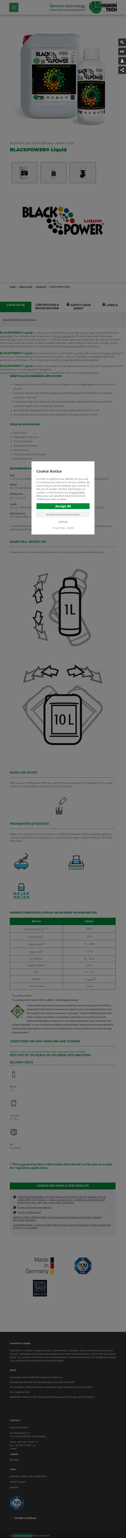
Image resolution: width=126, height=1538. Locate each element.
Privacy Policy (77, 492)
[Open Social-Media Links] (122, 70)
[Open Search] (122, 42)
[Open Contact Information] (122, 61)
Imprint (70, 527)
